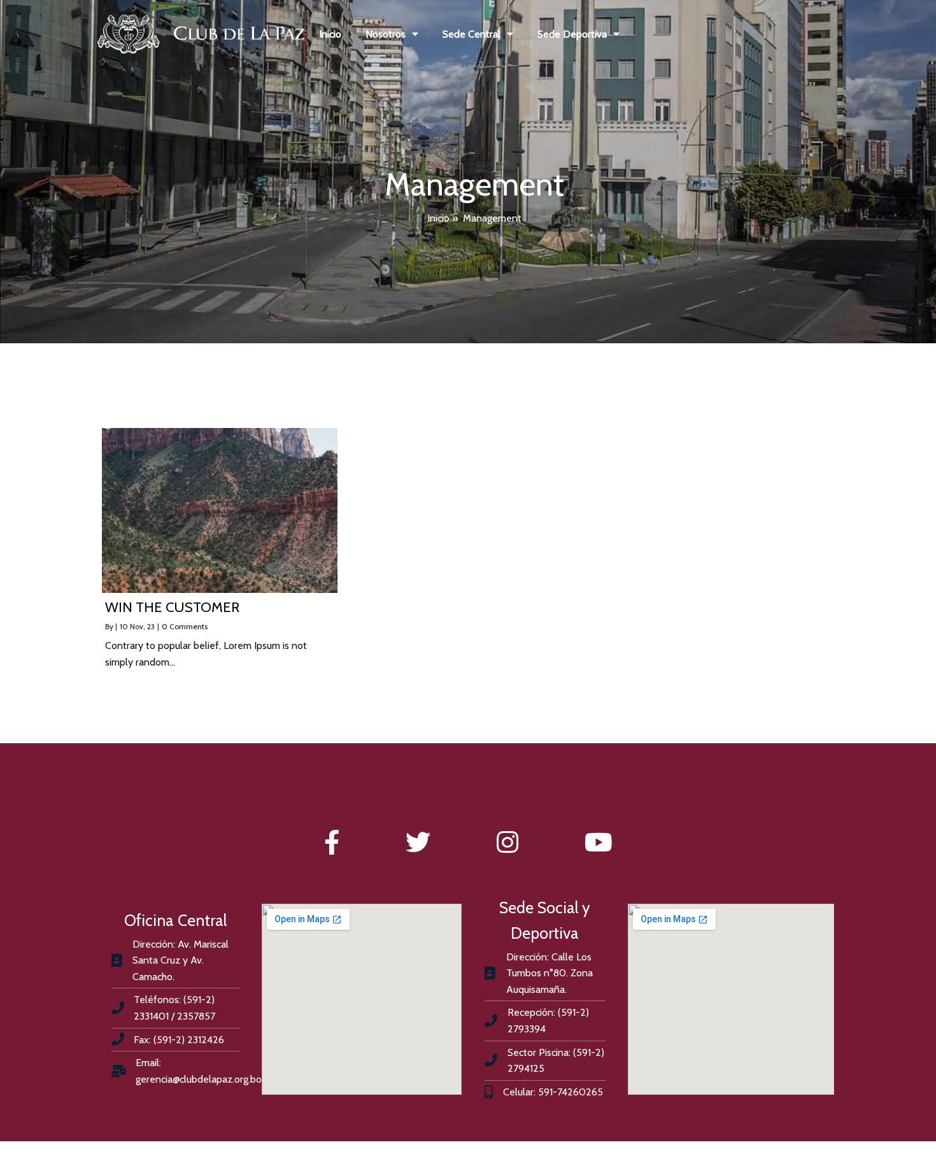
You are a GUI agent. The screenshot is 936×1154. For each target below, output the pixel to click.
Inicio (438, 218)
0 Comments (185, 626)
